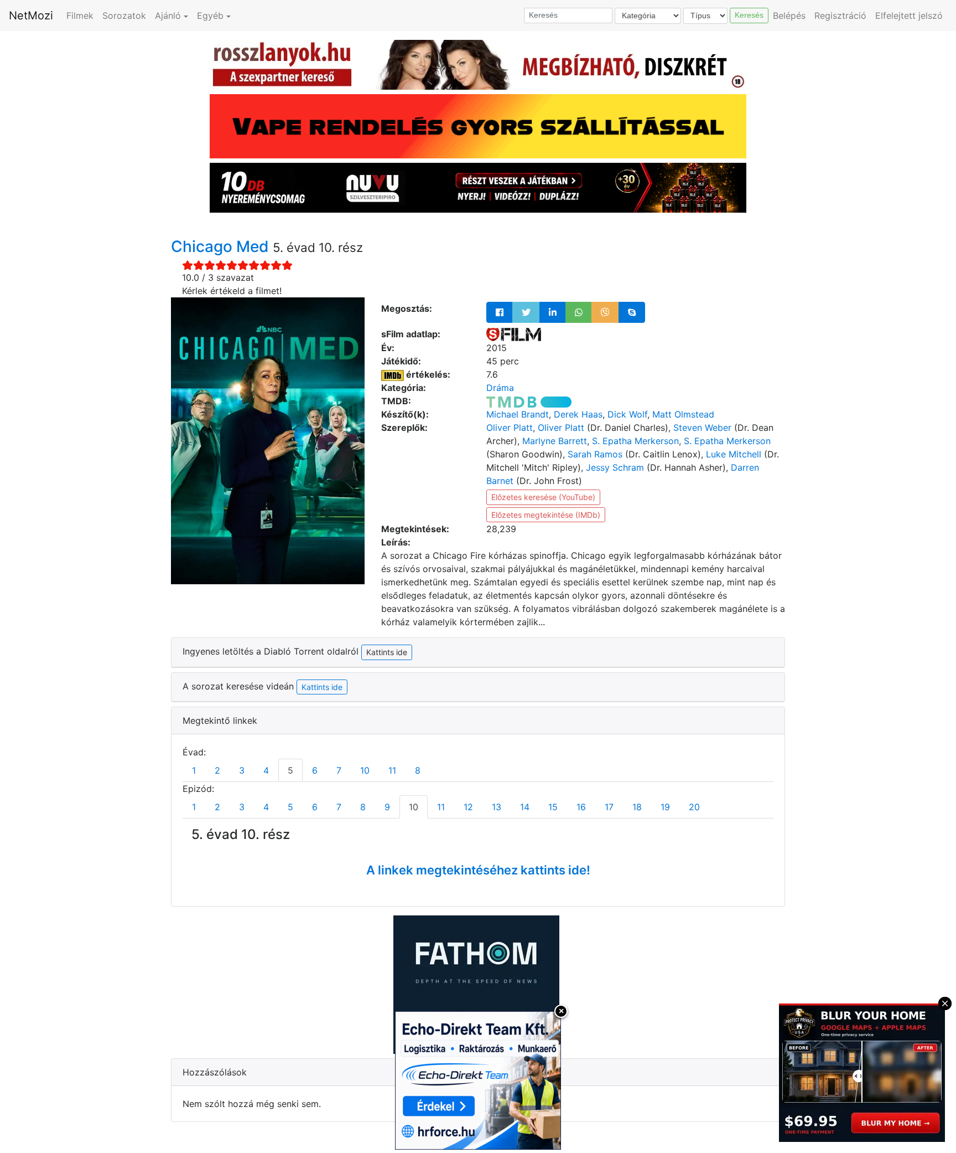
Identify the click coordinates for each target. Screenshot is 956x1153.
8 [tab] (417, 770)
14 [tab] (524, 806)
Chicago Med (222, 246)
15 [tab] (553, 806)
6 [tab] (315, 770)
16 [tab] (581, 806)
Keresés (749, 15)
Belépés (789, 15)
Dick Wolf (627, 414)
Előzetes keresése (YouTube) (543, 497)
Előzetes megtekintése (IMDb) (545, 514)
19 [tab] (665, 806)
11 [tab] (392, 770)
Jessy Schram (615, 467)
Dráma (500, 387)
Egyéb (210, 15)
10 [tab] (365, 770)
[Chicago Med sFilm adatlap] (513, 333)
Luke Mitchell (733, 454)
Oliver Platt (509, 427)
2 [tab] (217, 770)
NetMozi (31, 15)
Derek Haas (578, 414)
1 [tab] (194, 770)
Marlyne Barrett (554, 440)
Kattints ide (322, 687)
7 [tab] (338, 770)
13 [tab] (496, 806)
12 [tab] (468, 806)
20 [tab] (694, 806)
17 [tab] (609, 806)
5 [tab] (290, 770)
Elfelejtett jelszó (909, 15)
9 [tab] (387, 806)
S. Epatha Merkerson (635, 440)
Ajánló (168, 15)
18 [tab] (637, 806)
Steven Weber (702, 427)
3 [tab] (242, 770)
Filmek (79, 15)
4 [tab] (266, 770)
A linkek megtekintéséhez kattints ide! (478, 870)
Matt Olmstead (683, 414)
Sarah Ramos (595, 454)
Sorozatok (124, 15)
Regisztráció (840, 15)
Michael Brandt (517, 414)
